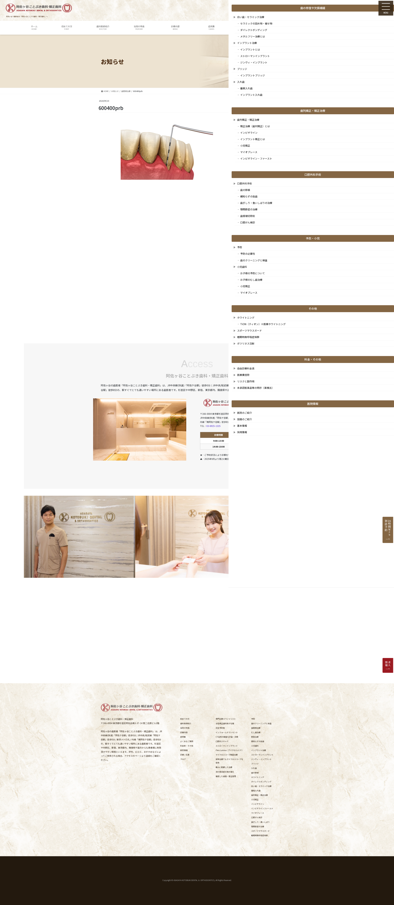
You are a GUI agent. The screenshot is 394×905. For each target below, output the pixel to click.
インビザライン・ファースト (256, 158)
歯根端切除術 (247, 216)
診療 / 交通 (184, 754)
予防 (253, 718)
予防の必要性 (247, 253)
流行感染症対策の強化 (225, 771)
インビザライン (257, 804)
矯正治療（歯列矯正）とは (255, 126)
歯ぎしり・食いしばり (260, 822)
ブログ (183, 759)
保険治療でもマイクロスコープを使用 (229, 761)
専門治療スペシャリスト (226, 718)
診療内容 (184, 732)
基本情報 (242, 425)
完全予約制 (220, 728)
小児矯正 (255, 799)
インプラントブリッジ (252, 75)
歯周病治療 (255, 728)
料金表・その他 (186, 745)
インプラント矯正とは (252, 139)
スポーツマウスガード (260, 831)
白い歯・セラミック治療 (261, 786)
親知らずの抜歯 (257, 741)
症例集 (183, 736)
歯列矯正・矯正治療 (259, 795)
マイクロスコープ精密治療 (227, 754)
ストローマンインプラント (227, 745)
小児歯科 (255, 745)
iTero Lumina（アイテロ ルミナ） (229, 750)
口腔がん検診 (256, 817)
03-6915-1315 (213, 425)
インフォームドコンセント (227, 732)
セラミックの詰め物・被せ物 (256, 23)
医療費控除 (243, 375)
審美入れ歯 (255, 790)
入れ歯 (254, 768)
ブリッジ (255, 763)
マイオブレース (257, 813)
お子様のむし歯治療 (251, 279)
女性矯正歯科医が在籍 (225, 723)
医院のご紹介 (244, 413)
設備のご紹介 (244, 419)
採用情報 (242, 432)
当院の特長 (184, 728)
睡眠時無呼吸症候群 (259, 835)
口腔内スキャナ (222, 741)
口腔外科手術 (244, 183)
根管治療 (255, 736)
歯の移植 (255, 772)
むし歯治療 (255, 732)
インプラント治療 (258, 750)
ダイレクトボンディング (261, 781)
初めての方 (184, 718)
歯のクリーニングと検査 (261, 723)
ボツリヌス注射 (245, 343)
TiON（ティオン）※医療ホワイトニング (263, 324)
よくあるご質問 (186, 741)
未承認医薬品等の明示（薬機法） (255, 388)
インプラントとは (250, 49)
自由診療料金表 (245, 368)
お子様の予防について (252, 273)
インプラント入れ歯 (251, 95)
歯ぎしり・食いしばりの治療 (256, 203)
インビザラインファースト (262, 808)
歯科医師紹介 (185, 723)
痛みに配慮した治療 (224, 767)
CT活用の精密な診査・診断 (227, 736)
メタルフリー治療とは (252, 36)
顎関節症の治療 (257, 826)
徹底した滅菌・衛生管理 (226, 776)
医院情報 (184, 750)
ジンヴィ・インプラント (261, 759)
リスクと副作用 (245, 381)
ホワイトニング (257, 777)
